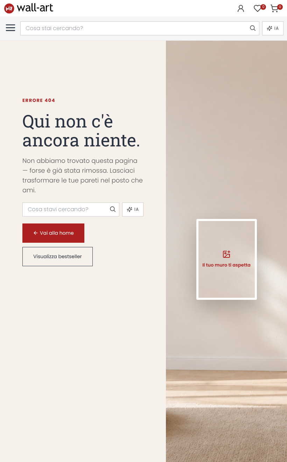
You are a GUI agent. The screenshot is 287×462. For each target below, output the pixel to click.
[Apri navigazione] (11, 28)
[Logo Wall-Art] (28, 8)
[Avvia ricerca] (252, 28)
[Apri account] (240, 8)
